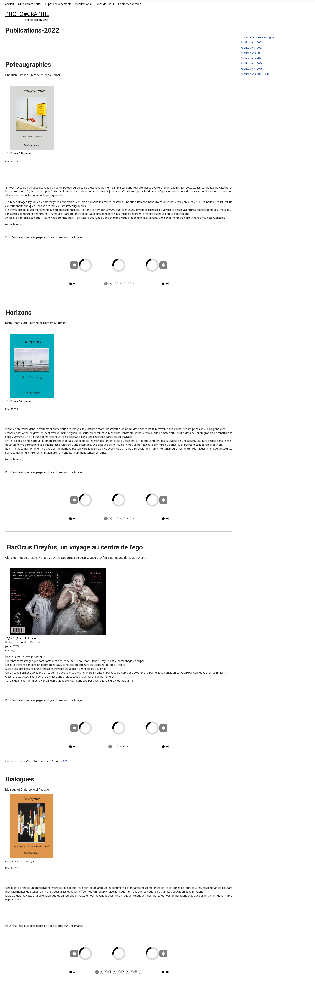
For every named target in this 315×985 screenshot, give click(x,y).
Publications (83, 4)
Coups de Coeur (104, 4)
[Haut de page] (309, 979)
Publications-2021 (251, 58)
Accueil (9, 4)
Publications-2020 (251, 63)
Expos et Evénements (58, 4)
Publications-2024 (251, 42)
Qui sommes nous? (29, 4)
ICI (65, 761)
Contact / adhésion (129, 4)
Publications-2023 (251, 47)
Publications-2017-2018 (255, 74)
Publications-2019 (251, 68)
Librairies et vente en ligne (257, 37)
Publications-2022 (251, 53)
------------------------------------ (258, 32)
